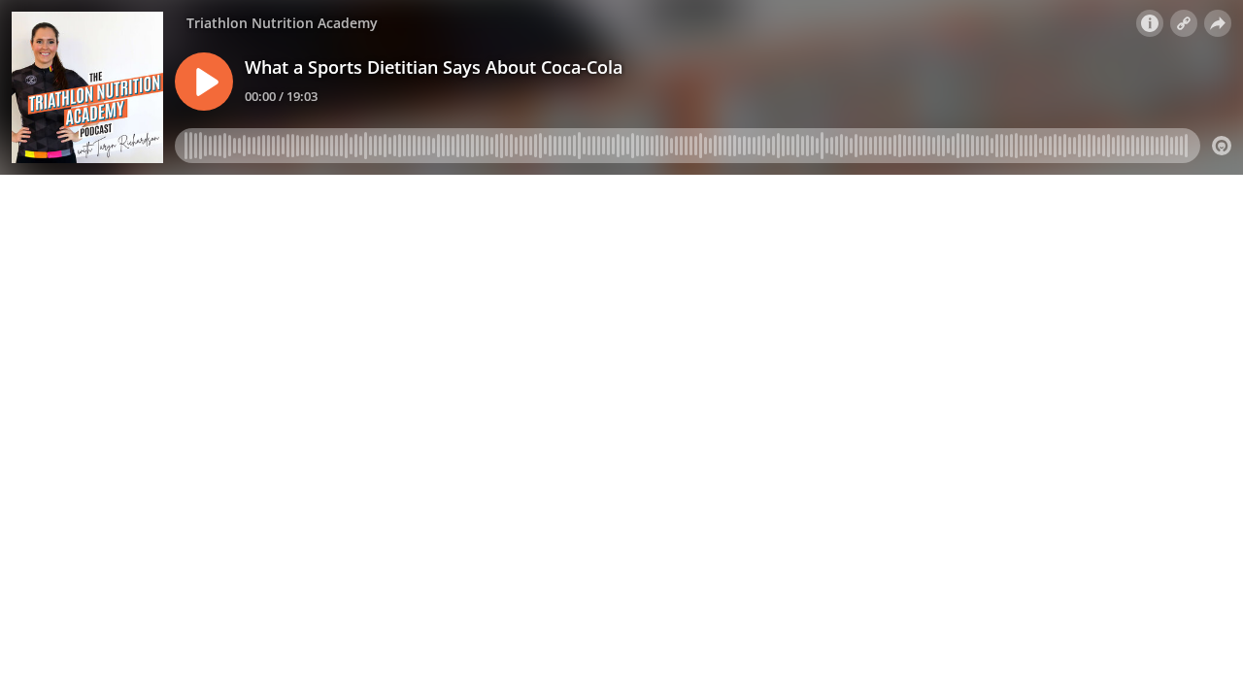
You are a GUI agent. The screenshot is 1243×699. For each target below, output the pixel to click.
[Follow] (1183, 23)
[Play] (204, 81)
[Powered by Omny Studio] (1221, 145)
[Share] (1217, 23)
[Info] (1149, 23)
